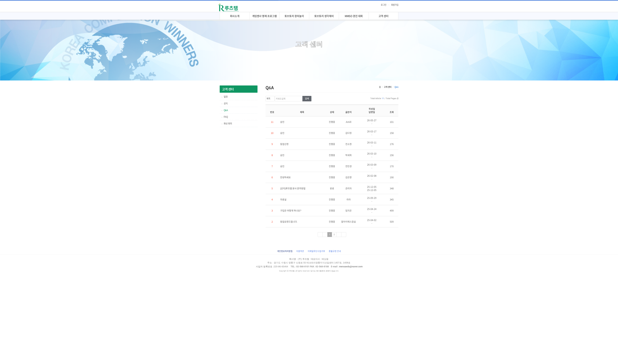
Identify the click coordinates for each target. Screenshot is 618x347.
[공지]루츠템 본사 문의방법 (292, 188)
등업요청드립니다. (289, 222)
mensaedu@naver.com (347, 266)
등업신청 (284, 144)
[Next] (338, 234)
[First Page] (320, 234)
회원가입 (394, 5)
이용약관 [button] (300, 251)
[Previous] (325, 234)
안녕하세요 (285, 177)
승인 (282, 122)
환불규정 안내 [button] (335, 251)
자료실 (283, 199)
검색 (307, 99)
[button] (285, 251)
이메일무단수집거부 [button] (316, 251)
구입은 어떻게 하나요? (290, 210)
